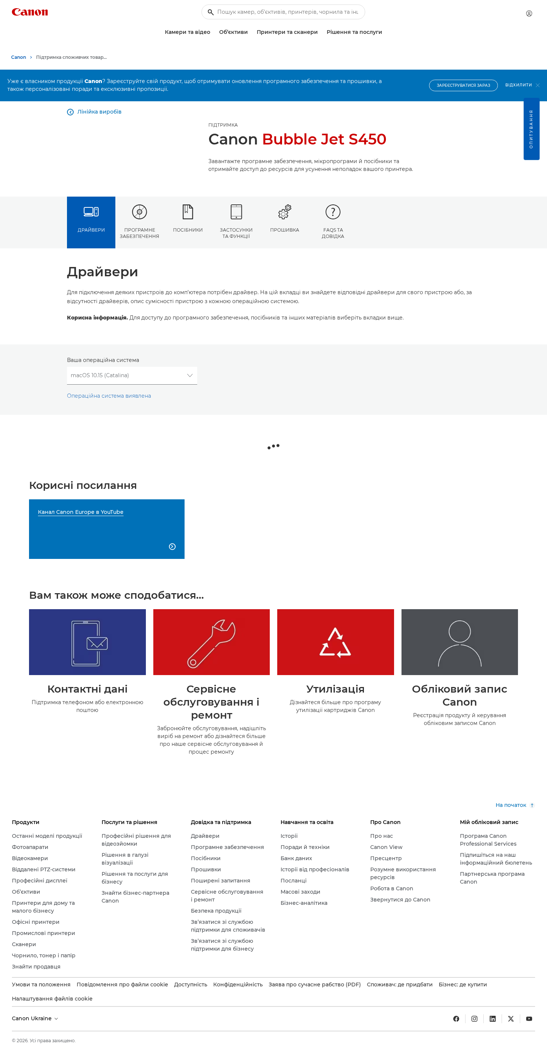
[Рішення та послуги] (385, 32)
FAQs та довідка (333, 233)
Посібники (188, 230)
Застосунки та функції (236, 233)
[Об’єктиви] (251, 32)
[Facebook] (456, 1019)
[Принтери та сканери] (321, 32)
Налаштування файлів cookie (52, 998)
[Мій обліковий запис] (529, 13)
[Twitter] (511, 1019)
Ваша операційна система (103, 360)
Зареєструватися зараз (463, 85)
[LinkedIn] (493, 1019)
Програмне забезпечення (139, 233)
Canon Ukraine (32, 1018)
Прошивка (284, 230)
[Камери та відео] (213, 32)
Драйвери (91, 230)
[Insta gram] (474, 1019)
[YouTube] (529, 1019)
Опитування (531, 129)
